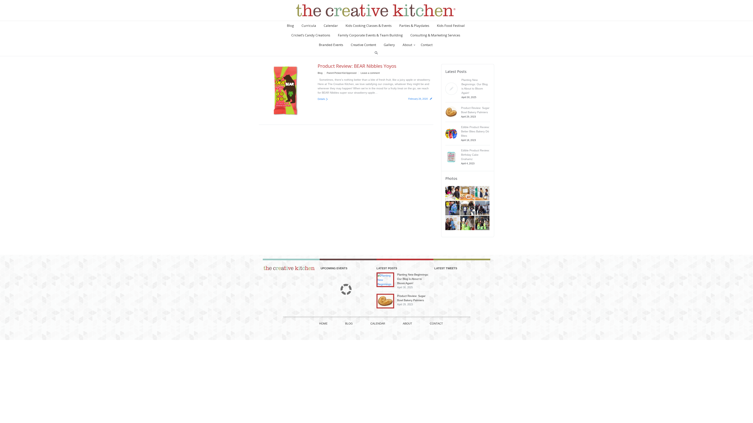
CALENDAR (377, 323)
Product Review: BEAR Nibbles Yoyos (357, 66)
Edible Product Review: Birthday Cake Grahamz (475, 155)
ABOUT (407, 323)
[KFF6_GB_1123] (452, 208)
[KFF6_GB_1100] (467, 208)
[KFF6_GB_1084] (452, 223)
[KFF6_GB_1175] (482, 193)
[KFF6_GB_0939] (467, 223)
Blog (320, 73)
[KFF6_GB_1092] (482, 208)
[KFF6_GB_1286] (452, 193)
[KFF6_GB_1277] (467, 193)
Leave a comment (370, 73)
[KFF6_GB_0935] (482, 223)
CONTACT (436, 323)
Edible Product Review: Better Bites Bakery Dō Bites (475, 131)
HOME (323, 323)
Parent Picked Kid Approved (341, 73)
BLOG (349, 323)
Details (321, 99)
